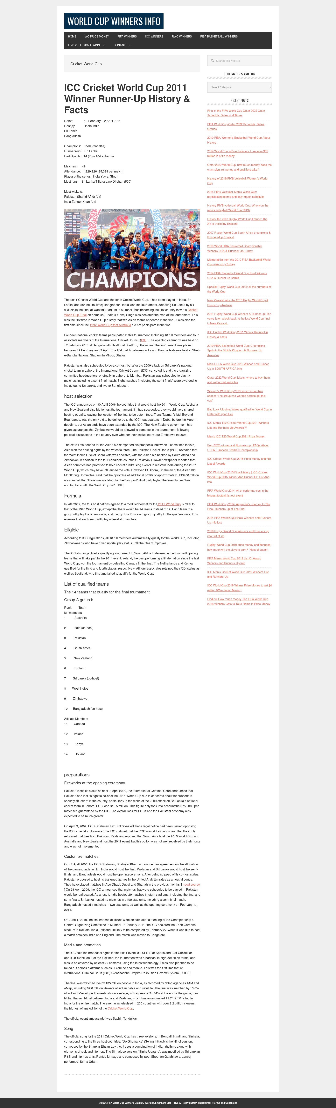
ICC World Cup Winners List (155, 1103)
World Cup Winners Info (113, 21)
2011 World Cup (169, 504)
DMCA (194, 1103)
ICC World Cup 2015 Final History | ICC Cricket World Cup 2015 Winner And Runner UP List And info (238, 477)
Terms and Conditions (225, 1103)
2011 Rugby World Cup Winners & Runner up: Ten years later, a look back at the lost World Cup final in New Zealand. (239, 318)
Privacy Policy (181, 1103)
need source (191, 884)
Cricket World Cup (120, 1008)
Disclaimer (205, 1103)
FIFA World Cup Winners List (123, 1103)
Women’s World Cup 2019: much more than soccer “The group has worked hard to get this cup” (236, 395)
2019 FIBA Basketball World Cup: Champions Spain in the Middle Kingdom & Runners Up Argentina (236, 350)
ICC (143, 340)
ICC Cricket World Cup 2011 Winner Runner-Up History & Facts (127, 98)
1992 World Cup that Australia (110, 325)
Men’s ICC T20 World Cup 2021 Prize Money (236, 436)
